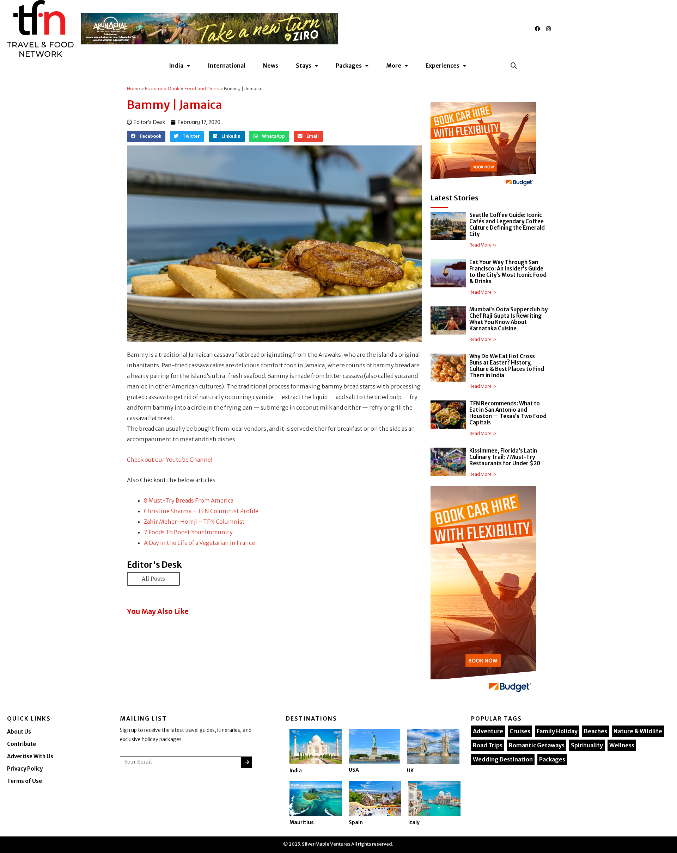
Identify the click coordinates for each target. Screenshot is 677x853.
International (226, 65)
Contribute (21, 744)
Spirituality (587, 745)
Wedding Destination (503, 759)
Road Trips (487, 745)
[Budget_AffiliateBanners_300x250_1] (483, 145)
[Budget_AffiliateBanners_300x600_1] (483, 591)
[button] (513, 65)
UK (410, 770)
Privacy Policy (25, 768)
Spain (356, 822)
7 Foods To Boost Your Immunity (188, 532)
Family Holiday (557, 731)
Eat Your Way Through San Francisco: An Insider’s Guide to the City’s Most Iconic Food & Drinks (508, 272)
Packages (552, 759)
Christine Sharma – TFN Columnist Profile (201, 511)
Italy (414, 822)
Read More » (482, 245)
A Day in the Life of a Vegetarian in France (199, 542)
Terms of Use (24, 781)
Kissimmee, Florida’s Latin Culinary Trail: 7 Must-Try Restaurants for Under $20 (504, 457)
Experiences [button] (442, 65)
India (295, 770)
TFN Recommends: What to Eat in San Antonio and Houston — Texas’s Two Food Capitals (508, 413)
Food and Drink (162, 88)
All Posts (153, 578)
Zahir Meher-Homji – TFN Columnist (194, 521)
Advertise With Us (30, 756)
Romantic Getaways (537, 745)
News (270, 65)
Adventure (488, 731)
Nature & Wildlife (638, 731)
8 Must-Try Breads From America (188, 500)
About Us (19, 731)
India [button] (176, 65)
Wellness (621, 745)
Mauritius (301, 822)
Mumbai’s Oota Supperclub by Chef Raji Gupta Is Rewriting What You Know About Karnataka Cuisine (508, 319)
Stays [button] (303, 65)
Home (133, 88)
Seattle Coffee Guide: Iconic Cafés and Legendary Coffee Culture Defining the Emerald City (507, 224)
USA (354, 770)
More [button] (393, 65)
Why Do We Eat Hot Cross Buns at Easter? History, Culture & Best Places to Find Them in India (506, 366)
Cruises (520, 731)
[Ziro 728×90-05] (209, 28)
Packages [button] (349, 65)
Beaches (595, 731)
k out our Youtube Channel (176, 459)
